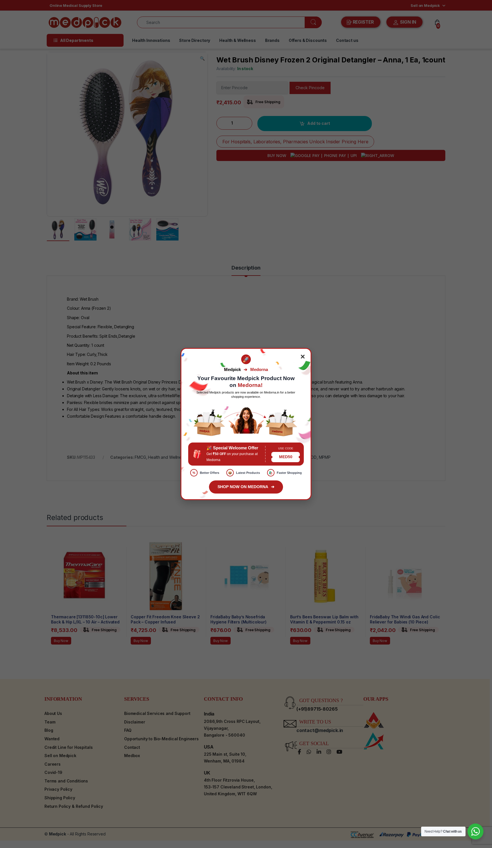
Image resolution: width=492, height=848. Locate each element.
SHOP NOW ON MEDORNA (246, 486)
